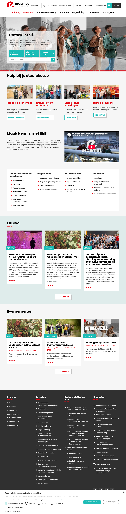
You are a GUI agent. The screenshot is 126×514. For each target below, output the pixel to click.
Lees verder (63, 297)
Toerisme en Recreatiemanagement (47, 465)
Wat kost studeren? (20, 192)
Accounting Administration (106, 405)
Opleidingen (71, 117)
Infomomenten (100, 6)
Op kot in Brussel (73, 182)
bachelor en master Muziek (77, 462)
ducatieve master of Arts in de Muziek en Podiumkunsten (79, 441)
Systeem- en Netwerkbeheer (107, 459)
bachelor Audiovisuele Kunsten (77, 414)
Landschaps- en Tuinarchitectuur (44, 434)
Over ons (78, 6)
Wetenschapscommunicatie (105, 194)
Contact (88, 6)
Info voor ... (35, 6)
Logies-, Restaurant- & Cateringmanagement (104, 437)
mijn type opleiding (30, 53)
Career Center (15, 418)
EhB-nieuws (100, 115)
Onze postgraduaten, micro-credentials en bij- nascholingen (107, 470)
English (116, 5)
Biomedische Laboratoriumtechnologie (48, 404)
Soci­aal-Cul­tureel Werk (105, 456)
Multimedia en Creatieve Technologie (47, 440)
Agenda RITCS (14, 425)
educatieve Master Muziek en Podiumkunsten (79, 468)
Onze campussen (19, 195)
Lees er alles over (16, 117)
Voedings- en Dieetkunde (48, 480)
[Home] (19, 4)
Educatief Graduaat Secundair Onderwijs (107, 419)
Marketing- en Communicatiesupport (104, 443)
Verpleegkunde (44, 476)
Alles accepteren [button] (92, 502)
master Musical (75, 457)
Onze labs (98, 178)
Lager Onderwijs (44, 430)
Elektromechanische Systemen (104, 425)
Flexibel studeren (19, 188)
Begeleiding (78, 12)
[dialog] (63, 502)
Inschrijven (108, 12)
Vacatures (13, 410)
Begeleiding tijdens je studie (50, 182)
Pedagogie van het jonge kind (49, 449)
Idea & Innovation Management (45, 417)
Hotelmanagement (45, 413)
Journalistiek (43, 422)
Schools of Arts (65, 6)
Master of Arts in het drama (77, 426)
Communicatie (44, 409)
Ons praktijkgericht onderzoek (101, 183)
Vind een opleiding (46, 12)
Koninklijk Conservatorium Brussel (77, 449)
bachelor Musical (75, 453)
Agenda (46, 6)
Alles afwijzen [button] (111, 502)
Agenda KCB (14, 421)
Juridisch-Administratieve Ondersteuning (106, 431)
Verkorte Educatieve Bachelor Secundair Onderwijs (49, 471)
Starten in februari (20, 205)
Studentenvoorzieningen (49, 178)
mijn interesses (14, 53)
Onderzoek (93, 12)
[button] (42, 511)
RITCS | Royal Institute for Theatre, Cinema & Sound (77, 408)
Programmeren (102, 452)
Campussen (14, 414)
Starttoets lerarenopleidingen (20, 200)
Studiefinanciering (47, 185)
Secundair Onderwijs (46, 453)
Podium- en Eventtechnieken (107, 448)
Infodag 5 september (23, 12)
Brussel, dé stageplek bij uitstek (76, 190)
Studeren (64, 12)
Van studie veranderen (48, 189)
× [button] (124, 492)
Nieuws (54, 6)
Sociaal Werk (43, 456)
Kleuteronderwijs (44, 426)
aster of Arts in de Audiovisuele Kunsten (78, 420)
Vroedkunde (43, 483)
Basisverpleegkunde (103, 415)
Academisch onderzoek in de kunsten (104, 189)
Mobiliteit (70, 185)
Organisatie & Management (49, 445)
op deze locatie (44, 53)
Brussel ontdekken (74, 178)
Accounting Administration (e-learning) (106, 410)
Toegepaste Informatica (47, 460)
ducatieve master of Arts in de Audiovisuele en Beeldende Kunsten (79, 433)
